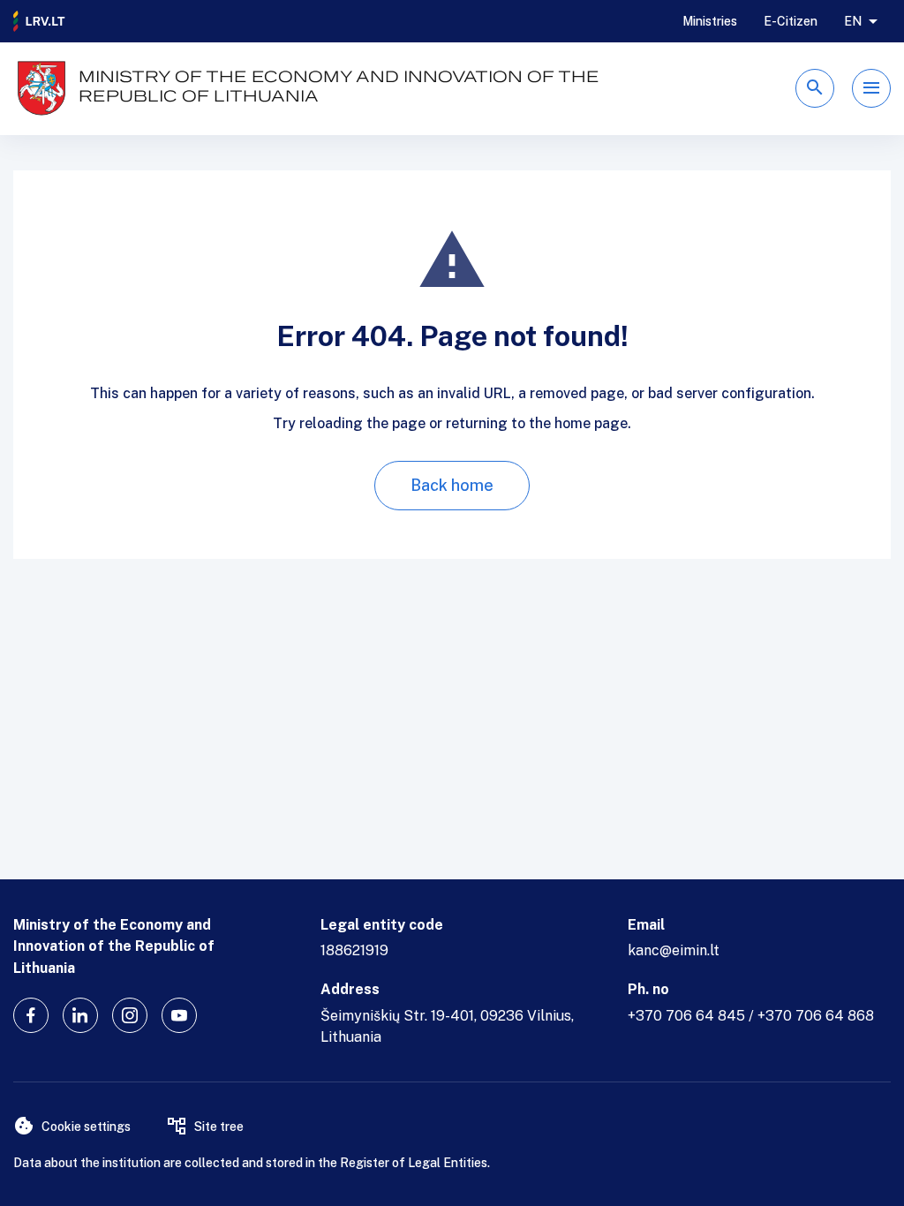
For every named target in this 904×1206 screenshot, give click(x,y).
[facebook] (31, 1015)
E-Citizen (790, 21)
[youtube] (179, 1015)
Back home (452, 485)
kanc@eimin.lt (673, 950)
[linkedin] (80, 1015)
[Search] (814, 88)
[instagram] (129, 1015)
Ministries (709, 21)
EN (853, 21)
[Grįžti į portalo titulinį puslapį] (39, 21)
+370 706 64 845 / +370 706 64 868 (751, 1015)
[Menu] (871, 88)
